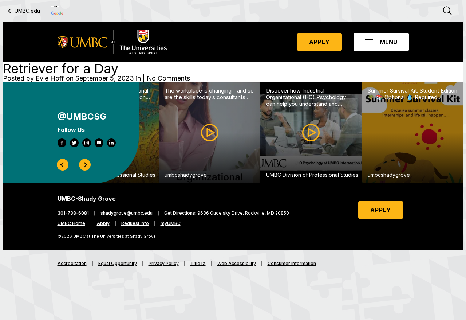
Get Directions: (180, 213)
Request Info (135, 223)
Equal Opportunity (117, 263)
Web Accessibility (236, 263)
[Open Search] (447, 11)
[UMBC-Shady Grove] (112, 42)
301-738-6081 (73, 213)
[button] (381, 42)
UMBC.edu (27, 10)
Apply (319, 42)
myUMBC (171, 223)
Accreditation (72, 263)
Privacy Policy (164, 263)
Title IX (198, 263)
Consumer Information (292, 263)
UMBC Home (71, 223)
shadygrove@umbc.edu (126, 213)
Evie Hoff (50, 78)
